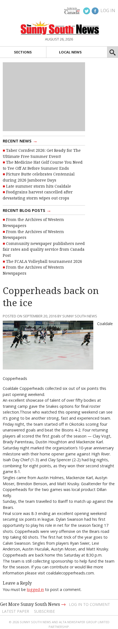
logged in (35, 589)
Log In (107, 10)
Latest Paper (15, 611)
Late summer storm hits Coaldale (38, 186)
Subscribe (44, 611)
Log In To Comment (89, 604)
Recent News (20, 140)
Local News (70, 52)
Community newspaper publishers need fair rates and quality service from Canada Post (44, 249)
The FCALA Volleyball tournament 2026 (44, 261)
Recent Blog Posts (27, 210)
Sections (23, 52)
